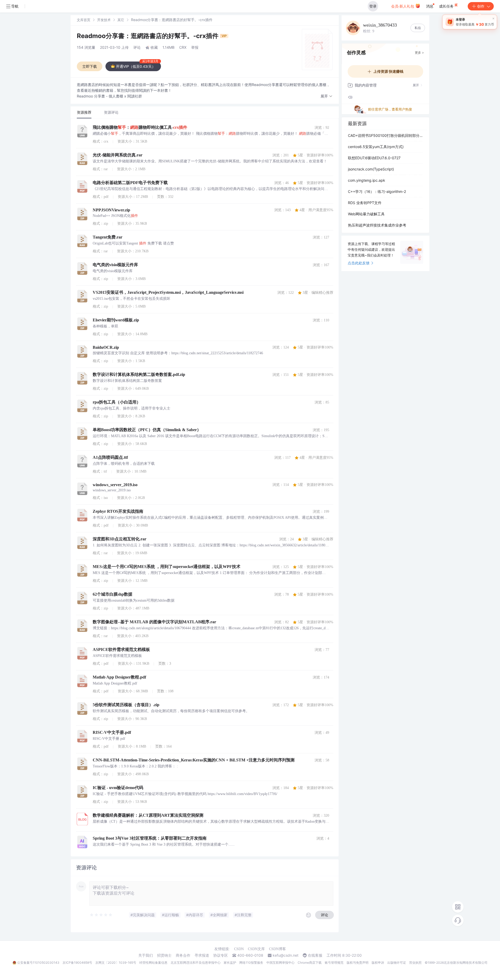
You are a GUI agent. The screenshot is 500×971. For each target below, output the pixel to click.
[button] (327, 96)
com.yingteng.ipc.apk (366, 180)
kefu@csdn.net (285, 955)
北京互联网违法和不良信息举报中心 (196, 962)
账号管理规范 (334, 962)
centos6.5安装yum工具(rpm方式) (376, 146)
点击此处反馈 (359, 263)
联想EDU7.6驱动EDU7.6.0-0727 (374, 158)
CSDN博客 (277, 949)
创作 (480, 6)
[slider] (101, 915)
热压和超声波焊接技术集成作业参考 (377, 225)
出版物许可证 (396, 962)
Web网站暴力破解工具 (366, 214)
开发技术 (104, 20)
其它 (120, 20)
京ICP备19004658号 (77, 962)
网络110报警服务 (251, 962)
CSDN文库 (256, 949)
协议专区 (220, 955)
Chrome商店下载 (310, 962)
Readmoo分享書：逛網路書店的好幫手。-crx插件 (148, 36)
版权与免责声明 (357, 962)
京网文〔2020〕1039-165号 (115, 962)
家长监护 (230, 962)
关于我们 (145, 955)
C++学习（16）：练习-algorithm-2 (377, 191)
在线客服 (315, 955)
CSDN (239, 949)
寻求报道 (202, 955)
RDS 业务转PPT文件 (365, 202)
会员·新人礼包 (403, 6)
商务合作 (183, 955)
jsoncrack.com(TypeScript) (371, 169)
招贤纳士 (164, 955)
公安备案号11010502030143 (38, 962)
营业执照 (415, 962)
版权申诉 (378, 962)
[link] (83, 19)
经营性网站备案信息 (153, 962)
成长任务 (447, 6)
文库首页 (83, 20)
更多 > (419, 52)
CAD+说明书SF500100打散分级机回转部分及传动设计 (385, 135)
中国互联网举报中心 (280, 962)
